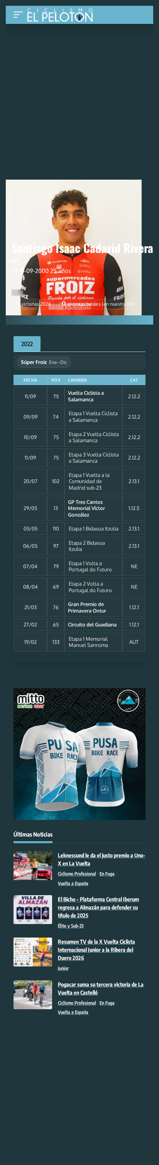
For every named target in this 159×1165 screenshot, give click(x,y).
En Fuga (107, 874)
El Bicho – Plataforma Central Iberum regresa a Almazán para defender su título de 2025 (98, 907)
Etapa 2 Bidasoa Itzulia (87, 546)
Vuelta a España (73, 883)
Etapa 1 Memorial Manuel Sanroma (88, 642)
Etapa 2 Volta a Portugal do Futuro (90, 587)
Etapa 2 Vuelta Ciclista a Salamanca (94, 437)
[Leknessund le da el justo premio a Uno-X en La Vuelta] (33, 865)
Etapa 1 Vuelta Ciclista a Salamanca (93, 416)
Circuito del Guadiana (92, 624)
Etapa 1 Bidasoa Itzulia (93, 528)
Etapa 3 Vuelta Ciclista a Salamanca (94, 457)
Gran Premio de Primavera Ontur (87, 607)
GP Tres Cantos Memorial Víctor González (86, 508)
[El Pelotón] (63, 16)
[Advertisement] (79, 82)
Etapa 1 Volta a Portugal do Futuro (90, 566)
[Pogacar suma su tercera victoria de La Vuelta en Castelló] (33, 994)
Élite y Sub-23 (71, 926)
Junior (63, 968)
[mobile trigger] (20, 15)
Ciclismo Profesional (77, 874)
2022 (27, 344)
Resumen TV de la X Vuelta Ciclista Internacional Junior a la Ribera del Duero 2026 (96, 949)
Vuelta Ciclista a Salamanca (86, 396)
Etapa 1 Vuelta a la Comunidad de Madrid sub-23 (89, 481)
